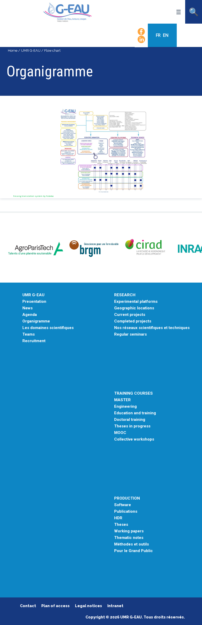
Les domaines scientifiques (48, 328)
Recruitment (34, 341)
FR (158, 35)
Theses (121, 525)
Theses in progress (132, 426)
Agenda (29, 315)
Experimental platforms (136, 302)
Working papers (129, 531)
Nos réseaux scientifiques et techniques (152, 328)
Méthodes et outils (131, 544)
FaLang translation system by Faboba (33, 195)
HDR (118, 518)
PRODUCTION (127, 498)
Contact (28, 606)
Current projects (129, 315)
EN (166, 35)
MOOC (120, 433)
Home (12, 50)
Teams (28, 334)
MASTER (122, 400)
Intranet (115, 606)
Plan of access (55, 606)
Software (122, 505)
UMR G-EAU (31, 50)
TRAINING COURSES (133, 393)
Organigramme (36, 321)
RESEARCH (124, 295)
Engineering (125, 407)
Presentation (34, 302)
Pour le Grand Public (133, 551)
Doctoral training (129, 420)
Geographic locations (134, 308)
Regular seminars (130, 334)
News (27, 308)
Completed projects (132, 321)
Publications (125, 511)
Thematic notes (128, 538)
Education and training (135, 413)
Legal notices (88, 606)
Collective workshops (134, 439)
